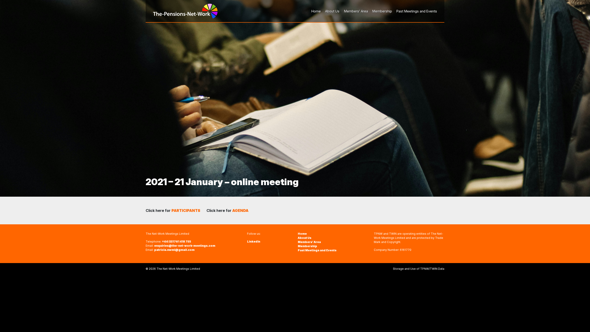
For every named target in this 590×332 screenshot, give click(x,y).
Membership (307, 246)
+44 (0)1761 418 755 (176, 241)
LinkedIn (253, 241)
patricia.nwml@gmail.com (174, 250)
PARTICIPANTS (186, 210)
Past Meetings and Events (317, 250)
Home (302, 233)
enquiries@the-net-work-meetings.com (184, 245)
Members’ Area (309, 242)
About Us (304, 238)
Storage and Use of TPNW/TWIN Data (418, 268)
